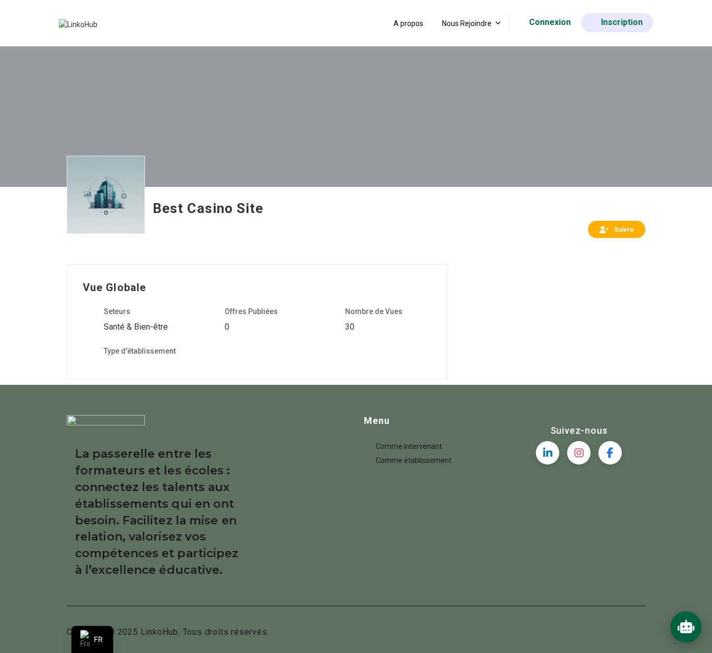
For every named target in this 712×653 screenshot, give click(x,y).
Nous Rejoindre (467, 23)
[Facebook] (610, 452)
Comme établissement (413, 460)
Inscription (622, 22)
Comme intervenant (409, 446)
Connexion (550, 22)
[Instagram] (579, 452)
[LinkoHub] (78, 23)
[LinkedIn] (547, 452)
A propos (408, 23)
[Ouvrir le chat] (686, 627)
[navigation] (92, 639)
